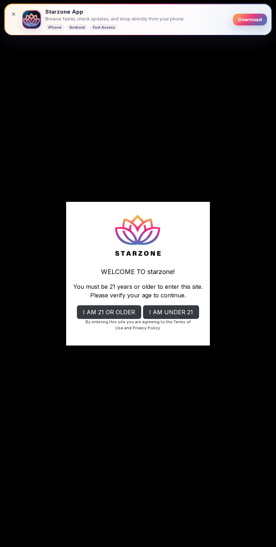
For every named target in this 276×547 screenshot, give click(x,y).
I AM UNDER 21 (171, 312)
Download (250, 19)
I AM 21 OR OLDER (109, 312)
